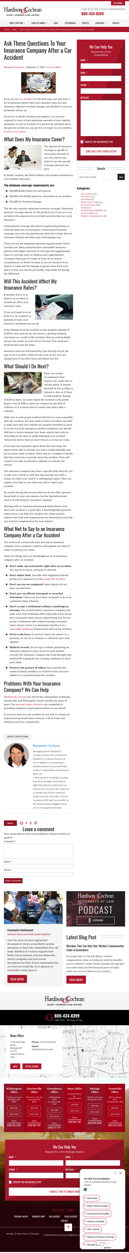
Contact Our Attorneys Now (64, 1191)
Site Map (10, 1233)
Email (22, 823)
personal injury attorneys (30, 704)
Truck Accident (88, 213)
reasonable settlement (22, 628)
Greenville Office (115, 1090)
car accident (26, 98)
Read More (17, 979)
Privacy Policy (22, 1233)
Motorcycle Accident (90, 202)
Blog (56, 23)
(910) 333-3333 (14, 1125)
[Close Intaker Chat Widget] (121, 1173)
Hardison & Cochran (15, 696)
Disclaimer (35, 1233)
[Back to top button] (68, 1227)
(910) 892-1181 (74, 1121)
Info (15, 1066)
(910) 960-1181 (34, 1125)
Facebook (27, 823)
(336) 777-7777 (54, 1127)
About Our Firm (16, 23)
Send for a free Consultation (101, 151)
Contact (116, 23)
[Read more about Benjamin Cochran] (16, 744)
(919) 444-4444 (48, 1041)
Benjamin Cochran (14, 67)
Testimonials (70, 23)
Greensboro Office (54, 1090)
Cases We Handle (38, 23)
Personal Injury (88, 204)
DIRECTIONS (14, 1108)
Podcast (84, 207)
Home (7, 29)
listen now (97, 920)
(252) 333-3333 (115, 1125)
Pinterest (35, 823)
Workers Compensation (91, 215)
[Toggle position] (115, 1173)
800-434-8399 (92, 13)
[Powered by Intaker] (107, 1247)
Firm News (86, 196)
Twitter (30, 823)
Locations (99, 23)
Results (85, 23)
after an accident (16, 131)
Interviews (86, 199)
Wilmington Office (14, 1090)
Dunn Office (74, 1088)
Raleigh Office (95, 1090)
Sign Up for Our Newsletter (99, 141)
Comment (10, 841)
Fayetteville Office (34, 1090)
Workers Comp (38, 1216)
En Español (118, 3)
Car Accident (54, 67)
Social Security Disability (92, 210)
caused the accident (54, 578)
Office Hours (31, 1066)
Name (8, 861)
